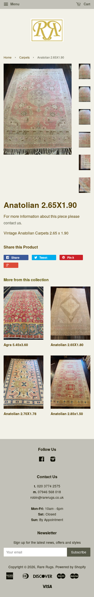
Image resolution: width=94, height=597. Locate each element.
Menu (14, 3)
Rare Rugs (45, 566)
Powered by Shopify (70, 566)
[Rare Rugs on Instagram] (52, 459)
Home (8, 57)
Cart (86, 3)
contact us (12, 223)
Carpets (24, 57)
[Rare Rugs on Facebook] (41, 459)
